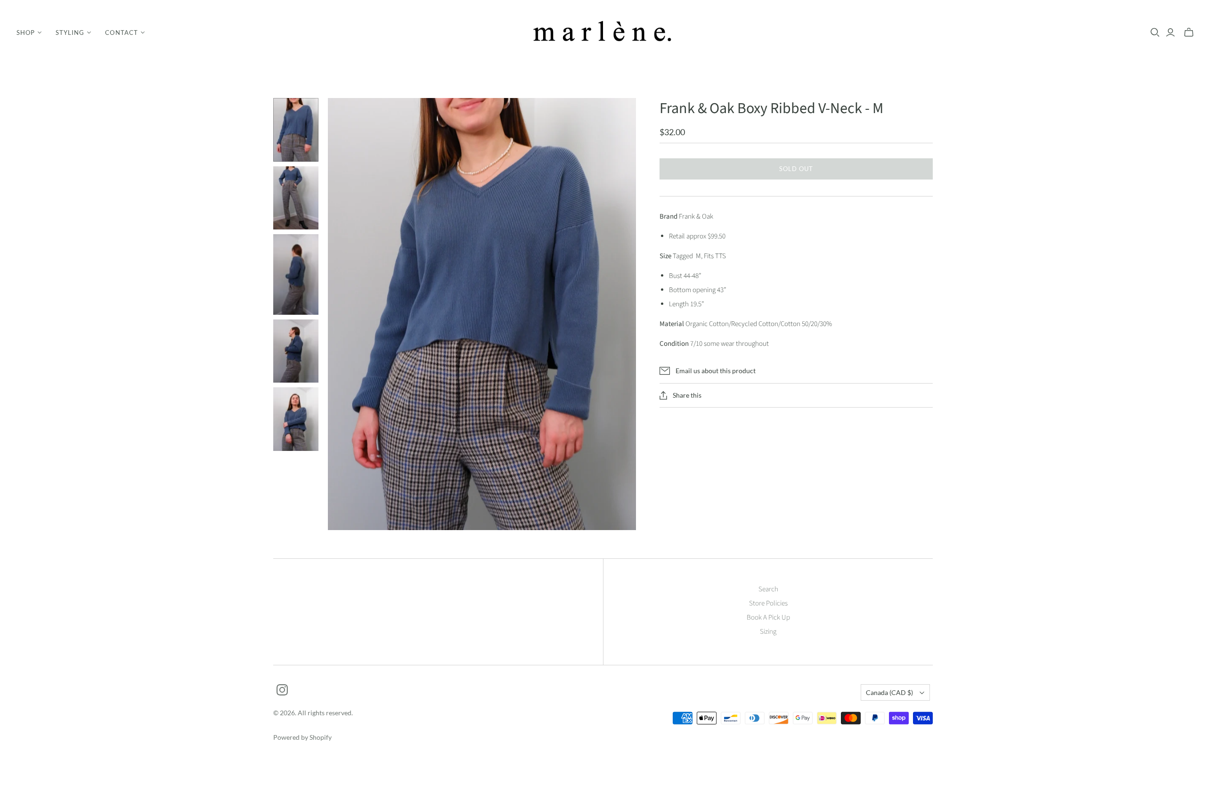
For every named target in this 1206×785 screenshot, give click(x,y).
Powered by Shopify (302, 737)
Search (768, 589)
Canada (889, 692)
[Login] (1170, 32)
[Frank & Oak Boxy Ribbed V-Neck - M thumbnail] (295, 130)
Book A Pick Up (768, 617)
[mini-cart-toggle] (1189, 32)
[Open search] (1155, 32)
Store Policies (768, 603)
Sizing (768, 632)
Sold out (796, 168)
